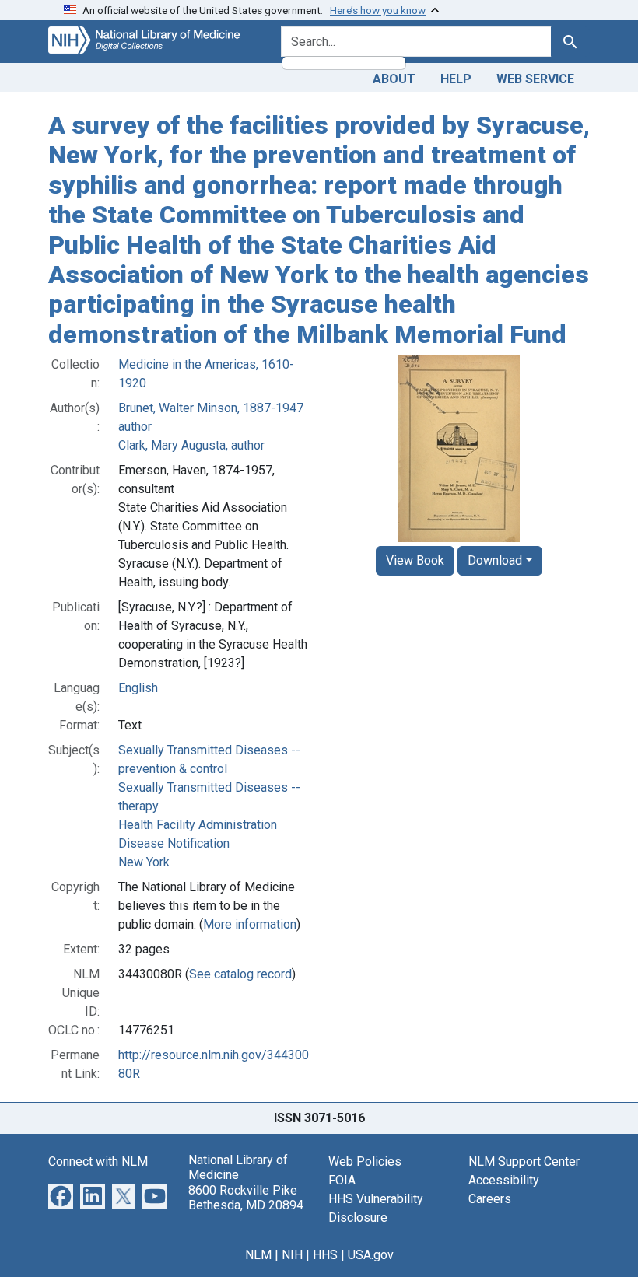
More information (249, 924)
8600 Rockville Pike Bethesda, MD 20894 (245, 1197)
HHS (325, 1254)
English (138, 687)
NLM (258, 1254)
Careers (489, 1198)
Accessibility (503, 1180)
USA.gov (371, 1254)
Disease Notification (174, 843)
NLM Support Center (524, 1161)
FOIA (342, 1180)
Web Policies (364, 1161)
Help (455, 79)
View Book (415, 560)
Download (495, 560)
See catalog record (240, 974)
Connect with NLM (98, 1161)
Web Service (535, 79)
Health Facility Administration (197, 824)
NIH (292, 1254)
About (394, 79)
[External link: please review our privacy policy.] (60, 1195)
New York (144, 862)
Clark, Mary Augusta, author (191, 445)
